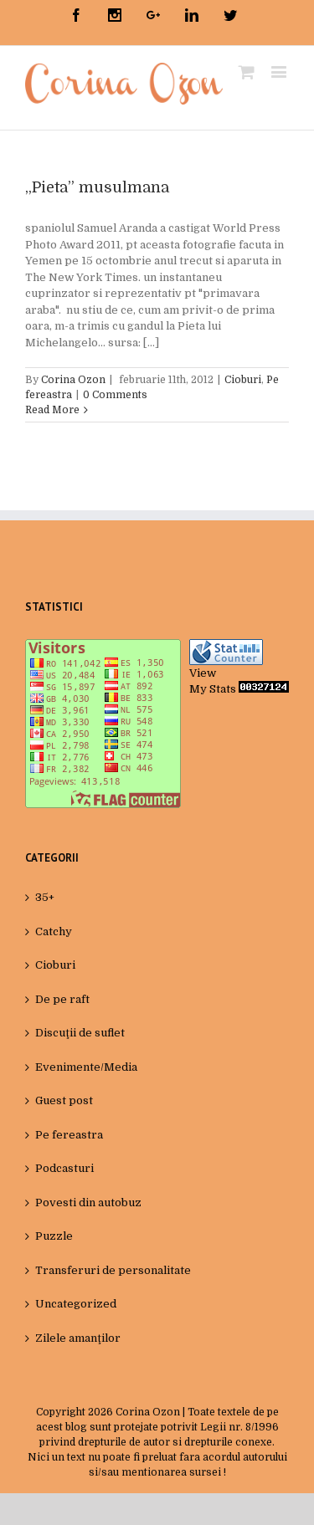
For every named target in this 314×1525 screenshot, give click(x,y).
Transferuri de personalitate (113, 1270)
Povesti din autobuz (88, 1202)
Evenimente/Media (86, 1067)
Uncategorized (75, 1303)
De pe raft (62, 999)
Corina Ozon (73, 380)
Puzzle (54, 1236)
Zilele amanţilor (78, 1338)
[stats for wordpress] (226, 647)
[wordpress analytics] (264, 689)
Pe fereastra (69, 1134)
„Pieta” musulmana (97, 187)
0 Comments (115, 395)
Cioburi (242, 380)
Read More (52, 410)
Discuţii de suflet (80, 1032)
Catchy (53, 931)
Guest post (64, 1100)
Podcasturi (64, 1168)
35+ (44, 897)
